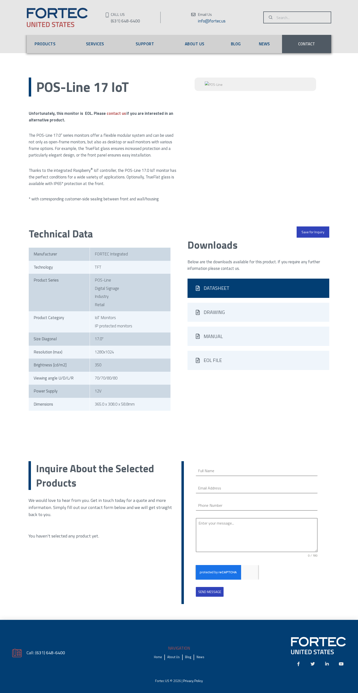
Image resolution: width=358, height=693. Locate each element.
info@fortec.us (212, 21)
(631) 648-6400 (50, 652)
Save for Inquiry (312, 231)
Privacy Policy (193, 680)
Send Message (209, 591)
